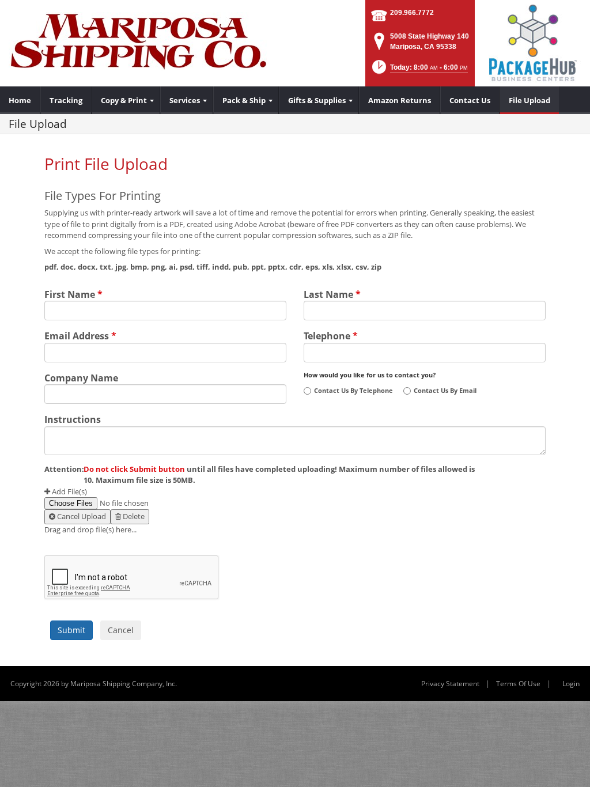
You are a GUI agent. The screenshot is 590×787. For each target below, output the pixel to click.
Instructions (72, 418)
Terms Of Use (518, 683)
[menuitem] (20, 100)
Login (571, 683)
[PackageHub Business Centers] (532, 42)
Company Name (81, 377)
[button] (419, 70)
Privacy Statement (450, 683)
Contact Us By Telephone (353, 391)
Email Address (80, 335)
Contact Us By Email (445, 391)
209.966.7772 (412, 13)
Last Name (332, 293)
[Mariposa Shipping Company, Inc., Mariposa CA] (138, 40)
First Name (73, 293)
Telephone (331, 335)
